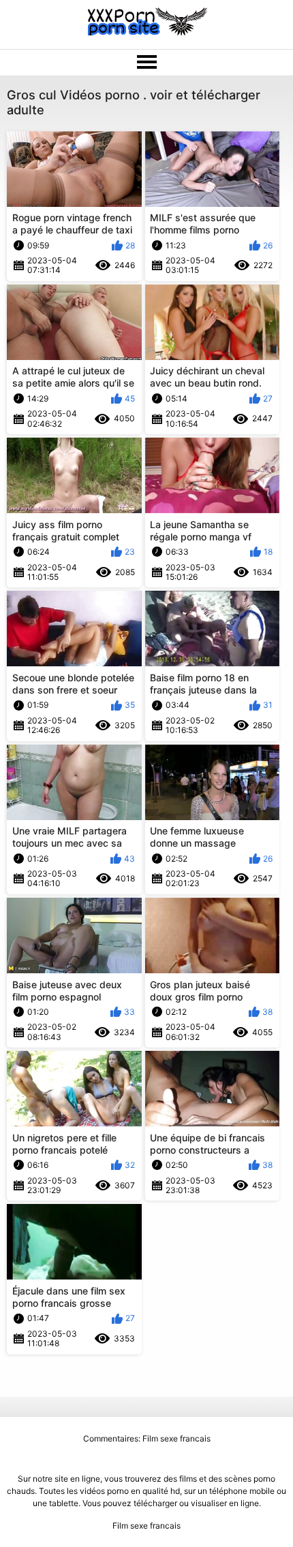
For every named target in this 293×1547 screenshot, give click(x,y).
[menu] (146, 63)
